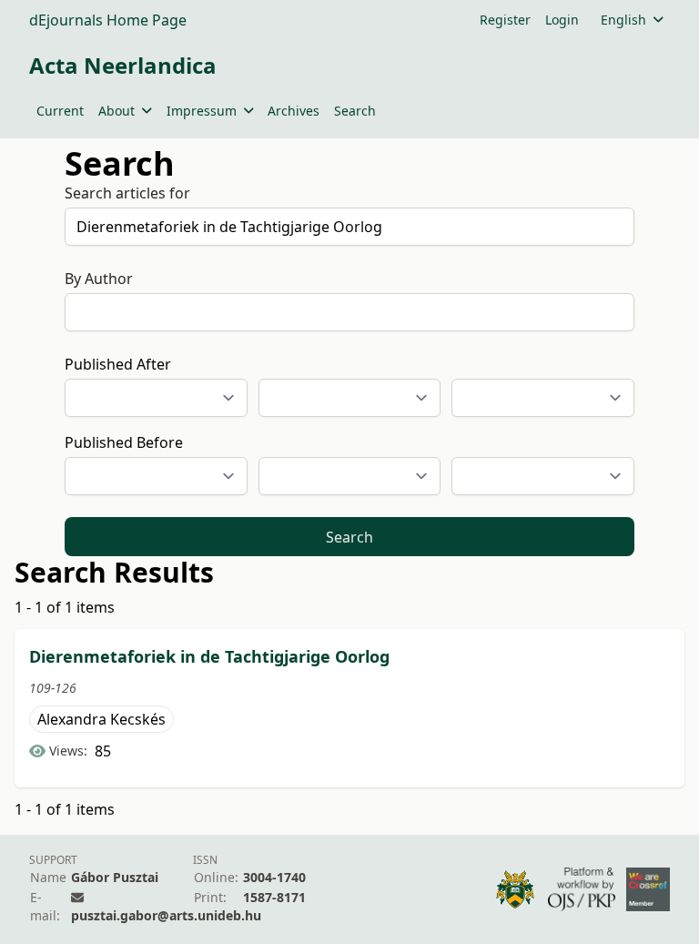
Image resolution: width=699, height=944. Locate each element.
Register (505, 19)
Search (355, 110)
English (623, 19)
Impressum (202, 110)
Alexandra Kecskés (101, 719)
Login (562, 19)
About (116, 110)
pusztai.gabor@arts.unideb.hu (166, 915)
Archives (293, 110)
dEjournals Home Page (108, 20)
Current (60, 110)
